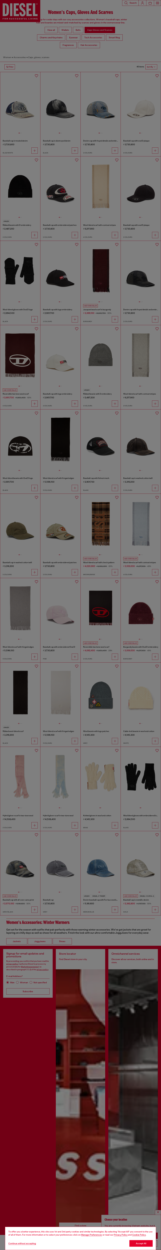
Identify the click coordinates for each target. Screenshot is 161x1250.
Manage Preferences (91, 1235)
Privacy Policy (121, 1235)
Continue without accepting (22, 1243)
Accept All (141, 1243)
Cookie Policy (139, 1235)
